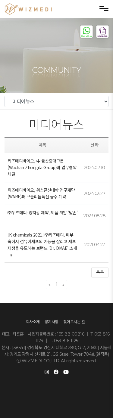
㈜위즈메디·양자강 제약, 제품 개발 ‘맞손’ (42, 212)
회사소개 (33, 321)
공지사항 (51, 321)
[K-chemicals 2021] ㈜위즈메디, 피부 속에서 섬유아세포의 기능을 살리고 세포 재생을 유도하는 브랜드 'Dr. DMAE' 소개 (42, 241)
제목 (42, 145)
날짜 (94, 145)
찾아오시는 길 (74, 321)
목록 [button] (100, 272)
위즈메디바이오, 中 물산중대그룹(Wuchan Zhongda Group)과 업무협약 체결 (42, 167)
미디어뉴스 (56, 124)
